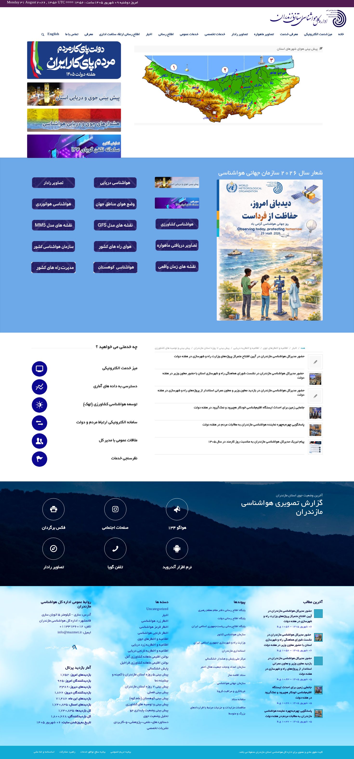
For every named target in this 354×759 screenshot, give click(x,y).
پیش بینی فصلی (157, 692)
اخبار (165, 615)
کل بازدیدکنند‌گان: (79, 716)
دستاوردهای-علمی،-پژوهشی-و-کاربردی (141, 722)
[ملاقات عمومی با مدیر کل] (39, 441)
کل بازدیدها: (82, 711)
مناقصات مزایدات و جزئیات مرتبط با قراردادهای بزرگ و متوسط (217, 710)
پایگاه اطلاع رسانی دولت (231, 618)
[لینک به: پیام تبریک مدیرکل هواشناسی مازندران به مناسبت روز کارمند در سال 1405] (315, 447)
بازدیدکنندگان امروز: (77, 681)
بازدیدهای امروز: (80, 675)
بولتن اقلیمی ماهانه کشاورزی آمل (146, 657)
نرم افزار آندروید (177, 567)
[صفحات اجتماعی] (115, 509)
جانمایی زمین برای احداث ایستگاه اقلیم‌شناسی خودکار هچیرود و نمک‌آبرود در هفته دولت (249, 408)
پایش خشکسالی (158, 669)
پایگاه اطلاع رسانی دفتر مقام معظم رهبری (221, 610)
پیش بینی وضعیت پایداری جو (149, 710)
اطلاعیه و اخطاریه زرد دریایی (149, 645)
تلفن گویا (115, 567)
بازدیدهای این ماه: (79, 699)
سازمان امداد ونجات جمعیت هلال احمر (223, 667)
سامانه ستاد (238, 699)
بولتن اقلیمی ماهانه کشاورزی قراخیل (144, 663)
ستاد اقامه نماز (236, 675)
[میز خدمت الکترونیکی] (39, 369)
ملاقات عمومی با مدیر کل (118, 440)
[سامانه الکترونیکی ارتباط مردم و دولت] (39, 423)
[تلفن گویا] (115, 549)
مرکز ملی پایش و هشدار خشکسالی (225, 658)
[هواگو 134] (177, 509)
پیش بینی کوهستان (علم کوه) (148, 698)
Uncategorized (157, 609)
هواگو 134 (177, 528)
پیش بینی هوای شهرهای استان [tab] (297, 49)
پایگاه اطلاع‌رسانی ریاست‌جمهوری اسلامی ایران (218, 626)
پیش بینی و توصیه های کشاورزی (147, 704)
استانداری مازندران (233, 651)
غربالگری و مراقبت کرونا (231, 691)
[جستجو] (41, 35)
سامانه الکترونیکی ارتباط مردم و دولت (106, 422)
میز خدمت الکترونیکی (119, 368)
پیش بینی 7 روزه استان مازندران (146, 687)
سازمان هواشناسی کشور (231, 634)
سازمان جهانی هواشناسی (231, 683)
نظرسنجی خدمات (124, 458)
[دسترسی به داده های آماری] (39, 387)
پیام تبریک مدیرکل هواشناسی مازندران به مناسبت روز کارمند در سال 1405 (256, 442)
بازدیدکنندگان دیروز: (77, 693)
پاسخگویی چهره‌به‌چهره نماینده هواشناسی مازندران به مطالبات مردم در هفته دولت (253, 425)
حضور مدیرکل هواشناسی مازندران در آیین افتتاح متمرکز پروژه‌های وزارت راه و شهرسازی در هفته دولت (238, 356)
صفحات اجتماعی (115, 528)
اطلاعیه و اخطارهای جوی (153, 639)
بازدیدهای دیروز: (80, 687)
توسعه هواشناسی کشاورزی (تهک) (110, 404)
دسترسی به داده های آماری (115, 386)
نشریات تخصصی (157, 728)
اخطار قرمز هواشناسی (153, 627)
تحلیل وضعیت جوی (155, 716)
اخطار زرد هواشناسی (154, 621)
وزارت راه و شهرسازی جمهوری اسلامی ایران (219, 642)
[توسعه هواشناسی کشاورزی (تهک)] (39, 405)
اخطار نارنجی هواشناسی (153, 633)
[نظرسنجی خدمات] (39, 459)
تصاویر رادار (53, 567)
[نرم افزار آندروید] (177, 549)
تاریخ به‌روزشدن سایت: (76, 722)
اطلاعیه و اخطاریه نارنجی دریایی (148, 651)
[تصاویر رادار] (53, 549)
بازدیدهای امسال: (79, 705)
